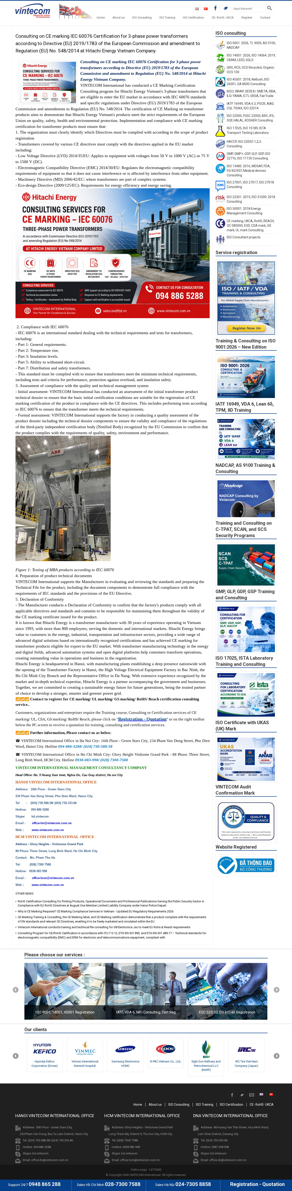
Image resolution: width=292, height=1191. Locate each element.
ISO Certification (193, 17)
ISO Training (167, 17)
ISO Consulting (142, 17)
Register (246, 17)
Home (101, 17)
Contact (265, 17)
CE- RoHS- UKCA (223, 17)
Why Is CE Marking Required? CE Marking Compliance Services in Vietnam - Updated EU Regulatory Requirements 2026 (95, 911)
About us (118, 17)
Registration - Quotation (142, 718)
